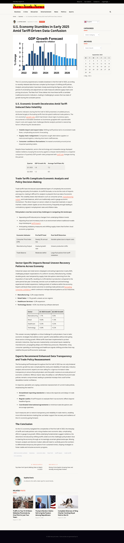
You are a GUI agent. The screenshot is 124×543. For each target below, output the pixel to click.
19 (101, 66)
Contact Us (96, 2)
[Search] (110, 12)
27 (105, 69)
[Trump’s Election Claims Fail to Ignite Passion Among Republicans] (45, 501)
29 (86, 72)
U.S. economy (18, 456)
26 (101, 69)
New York (50, 453)
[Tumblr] (6, 114)
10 (93, 64)
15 (86, 66)
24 (93, 69)
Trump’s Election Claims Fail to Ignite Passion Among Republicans (44, 513)
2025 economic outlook (20, 453)
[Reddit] (6, 119)
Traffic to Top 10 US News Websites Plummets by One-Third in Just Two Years (22, 514)
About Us (79, 2)
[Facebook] (6, 86)
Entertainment (46, 12)
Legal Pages (105, 2)
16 (89, 66)
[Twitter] (6, 91)
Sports (71, 12)
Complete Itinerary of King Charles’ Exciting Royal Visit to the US (68, 513)
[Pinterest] (6, 100)
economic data (41, 453)
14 (109, 64)
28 (109, 69)
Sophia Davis (22, 21)
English (89, 22)
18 (97, 66)
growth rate (30, 117)
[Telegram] (6, 128)
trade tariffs (67, 453)
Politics (63, 12)
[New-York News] (28, 6)
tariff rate (60, 154)
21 (109, 66)
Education (34, 12)
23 (89, 69)
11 (97, 64)
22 (86, 69)
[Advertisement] (66, 6)
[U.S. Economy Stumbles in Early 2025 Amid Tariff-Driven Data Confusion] (45, 56)
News (56, 12)
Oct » (89, 76)
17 (93, 66)
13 (105, 64)
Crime (25, 12)
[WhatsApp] (6, 133)
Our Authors (87, 2)
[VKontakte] (6, 123)
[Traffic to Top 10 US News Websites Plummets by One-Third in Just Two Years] (23, 501)
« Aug (85, 76)
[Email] (6, 105)
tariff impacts (36, 223)
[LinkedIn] (6, 96)
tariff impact (58, 453)
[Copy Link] (6, 109)
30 (89, 72)
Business (17, 12)
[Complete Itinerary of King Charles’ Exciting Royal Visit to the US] (68, 501)
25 (97, 69)
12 (101, 64)
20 (105, 66)
